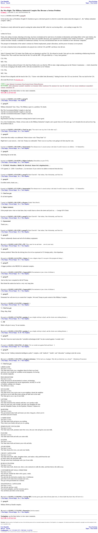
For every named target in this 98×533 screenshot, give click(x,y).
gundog (25, 317)
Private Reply (13, 100)
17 (1, 345)
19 (1, 496)
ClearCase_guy (26, 129)
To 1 (19, 131)
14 (1, 303)
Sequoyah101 (27, 272)
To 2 (19, 204)
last (15, 92)
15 (1, 317)
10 (1, 244)
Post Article (94, 3)
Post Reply (5, 100)
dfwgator (25, 202)
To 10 (19, 332)
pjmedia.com (19, 80)
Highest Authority (27, 160)
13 (1, 289)
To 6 (19, 232)
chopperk (26, 303)
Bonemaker (26, 510)
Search (8, 3)
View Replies (21, 100)
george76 (25, 99)
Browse (3, 3)
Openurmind (26, 147)
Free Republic (5, 1)
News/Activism (93, 1)
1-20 (4, 92)
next (12, 92)
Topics (87, 3)
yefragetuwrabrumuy (29, 359)
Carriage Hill (27, 496)
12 (1, 272)
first (2, 92)
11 (1, 258)
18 (1, 359)
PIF (24, 244)
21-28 (9, 92)
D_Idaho (25, 345)
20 (1, 510)
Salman (25, 258)
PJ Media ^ (4, 12)
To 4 (19, 218)
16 (1, 331)
